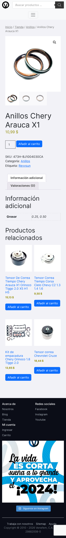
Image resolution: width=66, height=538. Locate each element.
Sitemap (41, 523)
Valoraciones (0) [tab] (23, 185)
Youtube (40, 419)
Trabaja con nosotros (20, 523)
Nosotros (8, 409)
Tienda (19, 27)
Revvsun (25, 165)
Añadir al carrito (29, 144)
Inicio (8, 27)
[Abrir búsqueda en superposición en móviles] (38, 4)
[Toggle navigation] (33, 14)
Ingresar (7, 430)
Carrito (6, 435)
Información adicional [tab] (27, 178)
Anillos (30, 27)
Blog (5, 414)
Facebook (41, 409)
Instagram (41, 414)
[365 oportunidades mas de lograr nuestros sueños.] (33, 472)
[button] (54, 42)
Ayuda (52, 523)
